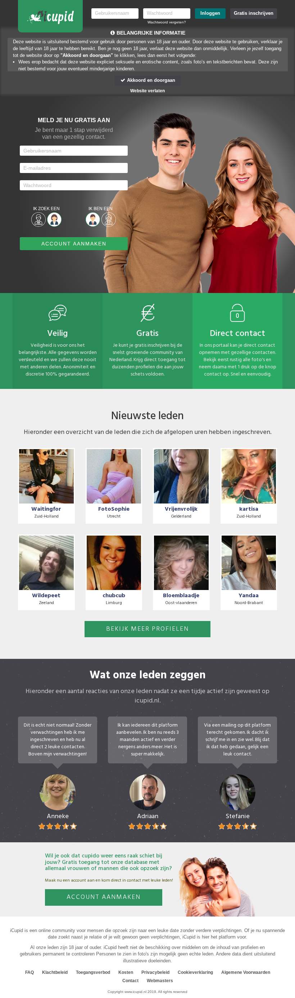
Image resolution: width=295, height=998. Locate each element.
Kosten (125, 972)
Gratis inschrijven (253, 13)
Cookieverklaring (195, 972)
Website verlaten (147, 90)
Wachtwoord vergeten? (167, 22)
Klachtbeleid (55, 972)
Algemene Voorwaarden (245, 972)
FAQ (29, 972)
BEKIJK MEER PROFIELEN (147, 629)
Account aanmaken (104, 897)
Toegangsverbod (93, 972)
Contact (130, 980)
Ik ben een (100, 208)
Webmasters (160, 980)
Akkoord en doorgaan (150, 80)
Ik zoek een (46, 208)
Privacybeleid (155, 972)
